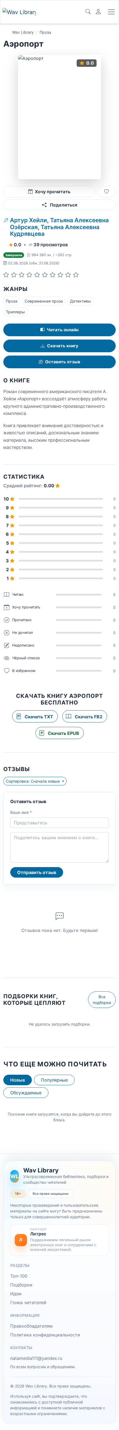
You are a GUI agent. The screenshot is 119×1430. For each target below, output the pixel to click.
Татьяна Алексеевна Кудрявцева (54, 230)
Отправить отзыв (36, 872)
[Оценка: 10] (76, 275)
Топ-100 (18, 1276)
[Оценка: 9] (68, 275)
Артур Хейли (28, 220)
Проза (45, 32)
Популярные (54, 1080)
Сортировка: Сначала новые (33, 781)
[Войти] (98, 12)
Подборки (21, 1285)
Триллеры (15, 311)
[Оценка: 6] (45, 275)
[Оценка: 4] (29, 275)
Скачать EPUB (63, 733)
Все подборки (102, 999)
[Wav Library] (19, 12)
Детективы (80, 301)
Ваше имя (21, 812)
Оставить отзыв (62, 361)
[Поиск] (88, 12)
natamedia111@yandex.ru (36, 1358)
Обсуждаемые (26, 1092)
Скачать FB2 (88, 716)
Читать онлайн (63, 329)
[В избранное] (106, 191)
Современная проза (44, 301)
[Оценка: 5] (37, 275)
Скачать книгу (62, 345)
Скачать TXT (38, 716)
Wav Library (23, 32)
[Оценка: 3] (21, 275)
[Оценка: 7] (52, 275)
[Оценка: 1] (6, 275)
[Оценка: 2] (14, 275)
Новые (17, 1080)
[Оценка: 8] (60, 275)
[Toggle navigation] (111, 12)
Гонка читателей (28, 1302)
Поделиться (63, 205)
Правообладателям (31, 1326)
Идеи (16, 1293)
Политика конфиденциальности (45, 1335)
